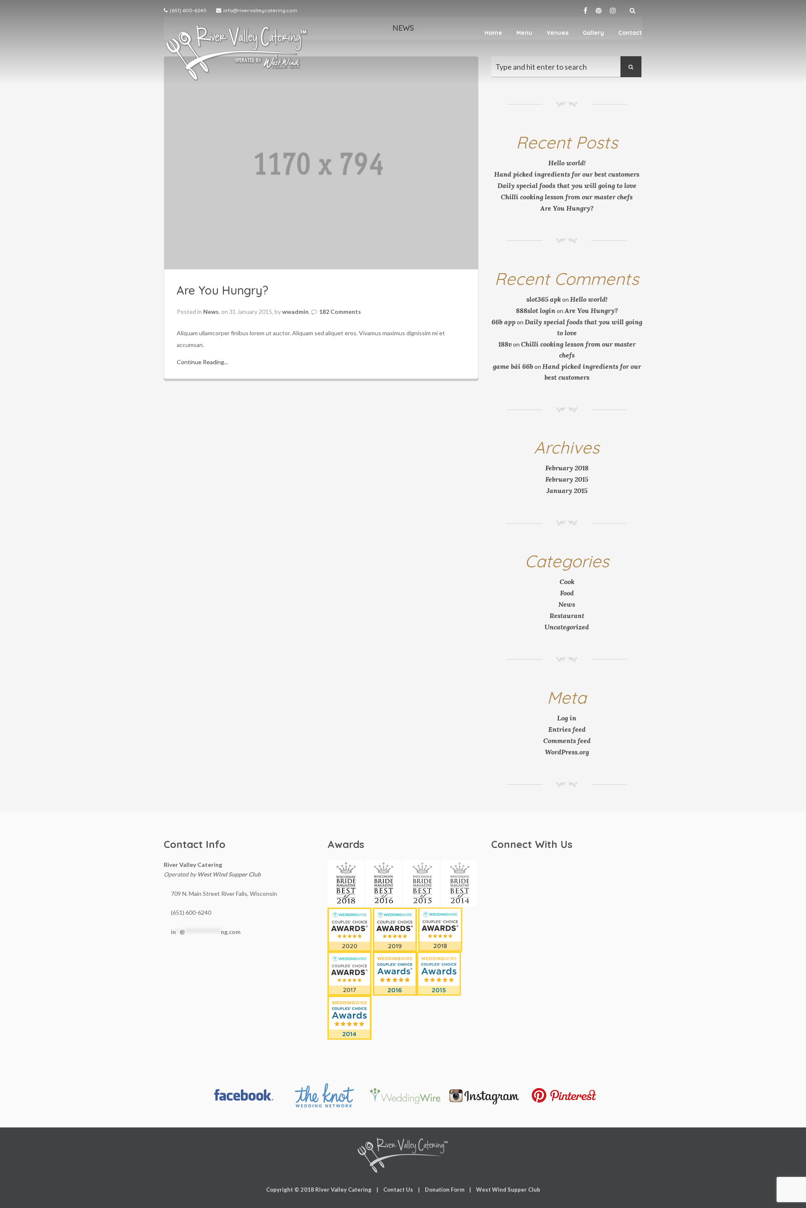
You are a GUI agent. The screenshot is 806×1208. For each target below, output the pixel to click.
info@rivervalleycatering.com (260, 10)
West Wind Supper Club (229, 874)
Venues (557, 33)
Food (567, 593)
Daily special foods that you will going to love (566, 185)
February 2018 (567, 468)
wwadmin (295, 311)
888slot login (535, 310)
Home (493, 33)
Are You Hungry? (222, 290)
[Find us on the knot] (324, 1095)
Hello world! (567, 163)
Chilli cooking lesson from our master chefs (567, 197)
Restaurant (567, 615)
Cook (567, 581)
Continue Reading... (202, 361)
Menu (524, 33)
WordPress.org (567, 752)
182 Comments (340, 311)
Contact (630, 33)
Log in (566, 718)
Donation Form (444, 1189)
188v (505, 344)
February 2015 (566, 479)
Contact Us (398, 1189)
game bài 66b (513, 366)
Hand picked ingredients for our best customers (566, 174)
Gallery (593, 33)
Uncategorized (566, 627)
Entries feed (567, 729)
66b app (504, 322)
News (211, 311)
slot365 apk (543, 299)
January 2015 (567, 490)
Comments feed (567, 740)
